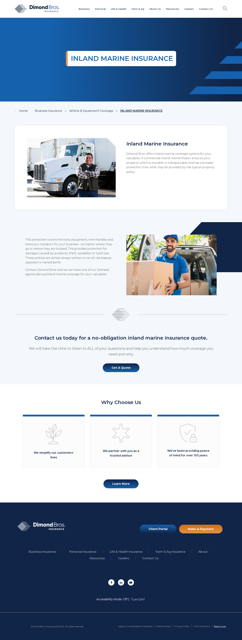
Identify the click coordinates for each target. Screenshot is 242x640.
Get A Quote (121, 367)
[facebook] (111, 582)
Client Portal (158, 529)
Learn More (121, 483)
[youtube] (131, 582)
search (225, 8)
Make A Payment (201, 529)
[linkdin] (121, 582)
